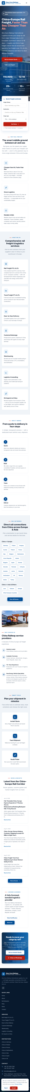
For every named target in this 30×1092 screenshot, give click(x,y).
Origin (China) (6, 102)
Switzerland (6, 575)
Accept (14, 1088)
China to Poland (6, 1044)
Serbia (5, 579)
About (3, 998)
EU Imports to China (7, 1034)
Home (3, 995)
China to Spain (5, 1055)
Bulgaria (5, 562)
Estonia (20, 562)
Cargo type (6, 116)
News (3, 1006)
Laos (4, 588)
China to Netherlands (7, 1050)
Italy (4, 554)
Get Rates (14, 124)
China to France (6, 1047)
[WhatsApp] (3, 987)
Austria (5, 549)
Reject (6, 1088)
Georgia (20, 588)
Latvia (13, 571)
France (20, 549)
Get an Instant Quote (11, 59)
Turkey (12, 579)
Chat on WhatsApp (16, 958)
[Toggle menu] (26, 3)
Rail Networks (5, 1001)
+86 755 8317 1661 (9, 1068)
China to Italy (5, 1053)
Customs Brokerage (7, 1025)
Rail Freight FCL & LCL (7, 1017)
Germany (5, 545)
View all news (14, 881)
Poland (13, 545)
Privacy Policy (18, 1084)
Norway (21, 575)
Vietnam (12, 588)
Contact (4, 1009)
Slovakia (5, 566)
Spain (12, 562)
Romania (14, 566)
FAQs (3, 1003)
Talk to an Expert (10, 65)
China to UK (5, 1058)
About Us (9, 922)
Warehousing (5, 1028)
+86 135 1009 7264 (9, 1066)
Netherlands (20, 554)
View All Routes (14, 599)
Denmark (20, 571)
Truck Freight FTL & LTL (8, 1020)
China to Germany (6, 1042)
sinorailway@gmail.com (10, 1071)
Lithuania (22, 566)
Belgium (11, 554)
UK (14, 575)
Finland (13, 549)
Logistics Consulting (7, 1031)
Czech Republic (7, 558)
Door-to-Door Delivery (7, 1023)
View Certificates (12, 918)
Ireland (17, 558)
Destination (6, 109)
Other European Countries (10, 592)
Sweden (5, 571)
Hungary (21, 545)
